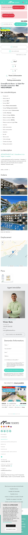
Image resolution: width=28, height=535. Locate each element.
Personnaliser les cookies (11, 529)
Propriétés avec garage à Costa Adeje (14, 499)
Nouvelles (4, 449)
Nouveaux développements (9, 441)
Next (26, 35)
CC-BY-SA (25, 265)
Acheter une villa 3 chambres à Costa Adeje (14, 501)
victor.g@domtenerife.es (9, 330)
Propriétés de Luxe (14, 494)
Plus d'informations (7, 522)
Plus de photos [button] (6, 232)
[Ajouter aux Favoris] (25, 388)
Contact (3, 454)
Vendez (3, 446)
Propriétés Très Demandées (14, 491)
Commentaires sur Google (9, 451)
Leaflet (8, 265)
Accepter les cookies (11, 525)
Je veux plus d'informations (14, 370)
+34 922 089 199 (5, 461)
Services (3, 444)
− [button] (2, 244)
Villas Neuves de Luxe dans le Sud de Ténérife (14, 486)
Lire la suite (5, 169)
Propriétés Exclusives (14, 489)
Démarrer (3, 434)
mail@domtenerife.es (6, 470)
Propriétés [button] (4, 439)
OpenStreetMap (16, 265)
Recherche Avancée (19, 7)
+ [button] (2, 242)
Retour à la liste (21, 54)
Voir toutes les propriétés (14, 334)
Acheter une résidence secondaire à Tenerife (14, 496)
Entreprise (4, 436)
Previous (1, 35)
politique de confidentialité (11, 364)
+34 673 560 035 (7, 326)
